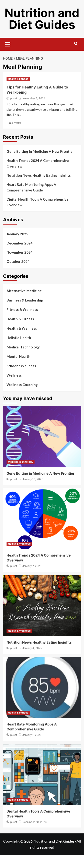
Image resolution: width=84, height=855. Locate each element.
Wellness (14, 375)
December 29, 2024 (34, 822)
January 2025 (17, 234)
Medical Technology (23, 347)
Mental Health (18, 356)
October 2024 (18, 261)
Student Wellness (21, 366)
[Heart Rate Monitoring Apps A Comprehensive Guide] (42, 687)
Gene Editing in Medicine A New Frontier (40, 151)
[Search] (76, 44)
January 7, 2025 (32, 566)
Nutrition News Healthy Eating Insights (39, 175)
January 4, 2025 (32, 648)
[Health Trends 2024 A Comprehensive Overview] (42, 518)
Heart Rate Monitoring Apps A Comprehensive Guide (31, 187)
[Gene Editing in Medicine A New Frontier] (42, 436)
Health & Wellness (22, 328)
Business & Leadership (25, 300)
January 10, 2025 (32, 479)
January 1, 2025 (32, 735)
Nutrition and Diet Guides (42, 19)
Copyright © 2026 (18, 841)
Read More (14, 122)
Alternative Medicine (24, 291)
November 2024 (20, 252)
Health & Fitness (18, 78)
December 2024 (20, 243)
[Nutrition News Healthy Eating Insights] (42, 605)
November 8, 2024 (33, 98)
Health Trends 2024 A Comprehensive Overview (38, 163)
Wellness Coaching (22, 384)
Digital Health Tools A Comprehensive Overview (38, 202)
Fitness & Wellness (22, 309)
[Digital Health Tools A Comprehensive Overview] (42, 774)
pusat (13, 98)
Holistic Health (19, 338)
